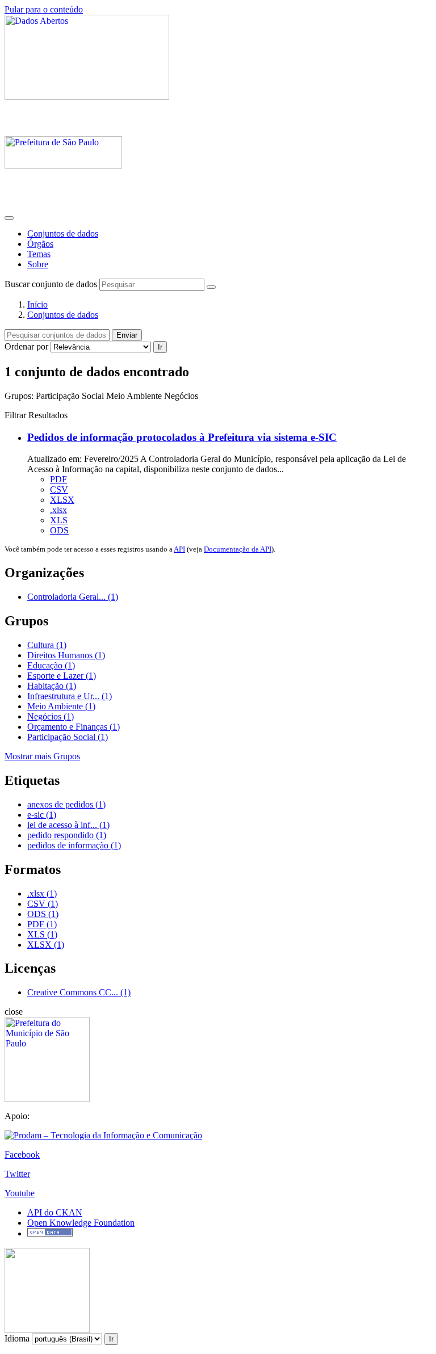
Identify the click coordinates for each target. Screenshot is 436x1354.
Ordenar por (26, 346)
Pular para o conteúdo (44, 9)
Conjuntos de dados (62, 233)
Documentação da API (237, 549)
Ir (160, 347)
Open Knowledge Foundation (81, 1222)
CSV (59, 489)
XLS (59, 520)
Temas (39, 254)
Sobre (37, 264)
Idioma (17, 1338)
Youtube (20, 1193)
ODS (59, 530)
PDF (58, 479)
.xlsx (58, 510)
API (179, 549)
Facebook (22, 1154)
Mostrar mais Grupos (42, 756)
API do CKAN (54, 1212)
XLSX (62, 499)
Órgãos (40, 244)
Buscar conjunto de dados (51, 284)
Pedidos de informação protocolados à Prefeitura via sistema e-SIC (182, 437)
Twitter (17, 1174)
